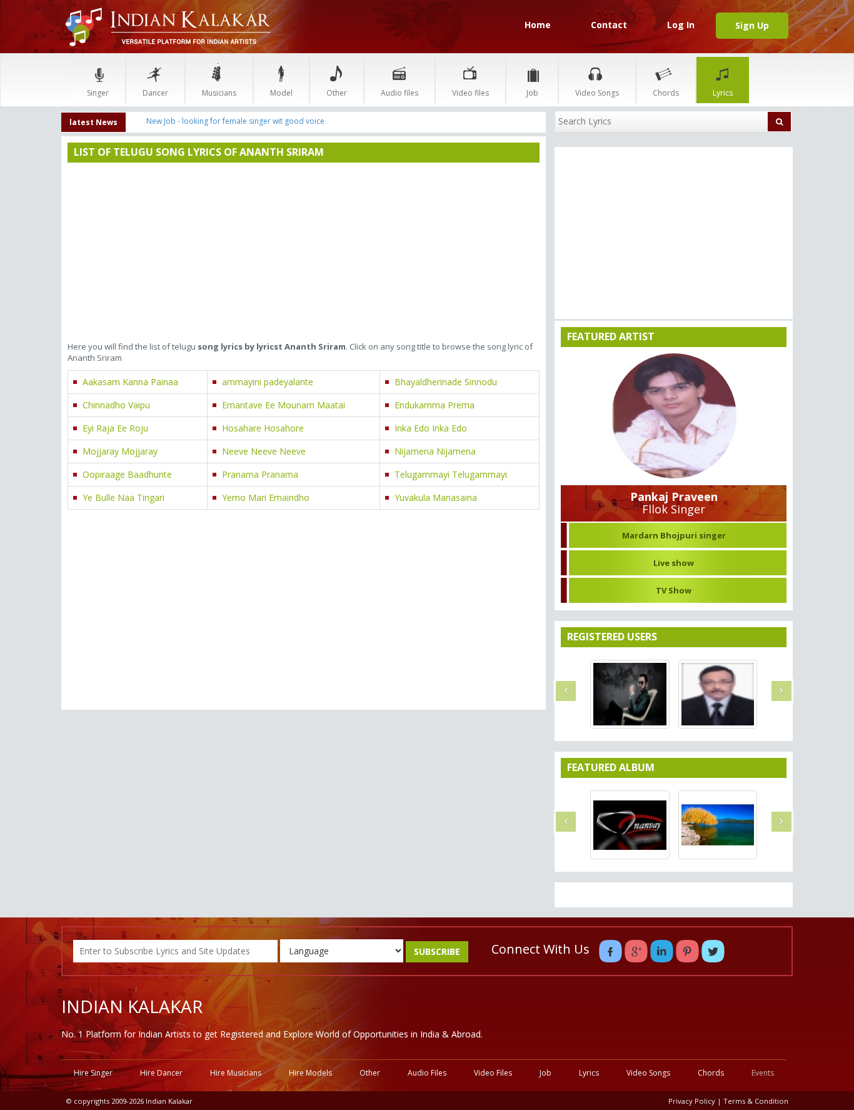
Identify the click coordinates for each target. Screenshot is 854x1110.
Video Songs (597, 93)
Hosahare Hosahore (263, 428)
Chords (666, 93)
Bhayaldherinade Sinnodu (445, 382)
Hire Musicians (235, 1072)
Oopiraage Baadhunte (127, 474)
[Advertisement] (304, 253)
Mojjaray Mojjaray (120, 451)
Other (336, 93)
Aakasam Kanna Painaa (130, 382)
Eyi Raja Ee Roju (115, 428)
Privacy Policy (691, 1101)
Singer (98, 93)
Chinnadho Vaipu (116, 405)
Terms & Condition (755, 1101)
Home (538, 25)
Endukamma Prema (434, 405)
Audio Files (427, 1072)
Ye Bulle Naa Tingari (123, 497)
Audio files (399, 93)
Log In (681, 25)
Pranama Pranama (260, 474)
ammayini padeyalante (267, 382)
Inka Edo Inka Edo (430, 428)
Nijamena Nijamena (435, 451)
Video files (470, 93)
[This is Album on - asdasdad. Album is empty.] (717, 824)
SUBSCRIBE (437, 951)
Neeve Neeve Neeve (264, 451)
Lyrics (723, 93)
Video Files (493, 1072)
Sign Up (752, 25)
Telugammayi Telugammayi (450, 474)
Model (281, 93)
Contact (609, 25)
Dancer (155, 93)
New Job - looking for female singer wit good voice (235, 121)
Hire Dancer (161, 1072)
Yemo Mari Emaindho (265, 497)
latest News (93, 122)
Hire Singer (93, 1072)
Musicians (219, 93)
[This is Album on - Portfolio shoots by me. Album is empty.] (629, 824)
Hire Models (310, 1072)
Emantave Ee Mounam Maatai (283, 405)
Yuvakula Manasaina (435, 497)
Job (532, 93)
